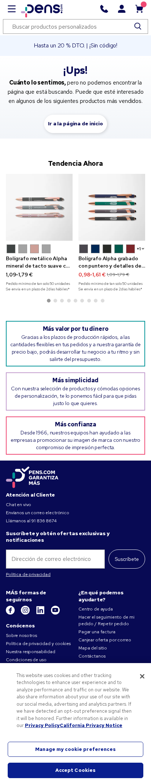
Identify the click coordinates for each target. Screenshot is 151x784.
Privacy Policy (42, 725)
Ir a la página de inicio (75, 123)
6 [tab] (82, 300)
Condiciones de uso (26, 660)
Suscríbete (127, 559)
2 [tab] (55, 300)
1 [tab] (49, 300)
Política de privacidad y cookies (38, 644)
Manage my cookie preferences (75, 749)
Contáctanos (91, 656)
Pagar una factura (96, 632)
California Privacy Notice (91, 725)
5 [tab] (75, 300)
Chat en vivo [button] (18, 505)
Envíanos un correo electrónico (37, 513)
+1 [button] (139, 249)
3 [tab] (62, 300)
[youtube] (55, 613)
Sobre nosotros (21, 635)
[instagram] (26, 613)
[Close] (142, 676)
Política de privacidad (28, 574)
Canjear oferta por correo (104, 640)
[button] (11, 248)
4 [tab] (69, 300)
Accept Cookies (75, 770)
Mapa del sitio (92, 648)
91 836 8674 (43, 521)
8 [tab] (95, 300)
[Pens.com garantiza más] (32, 476)
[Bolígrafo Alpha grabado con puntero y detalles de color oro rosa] (111, 207)
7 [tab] (89, 300)
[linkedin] (41, 613)
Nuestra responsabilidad (30, 652)
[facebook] (11, 613)
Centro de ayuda (95, 609)
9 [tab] (102, 300)
